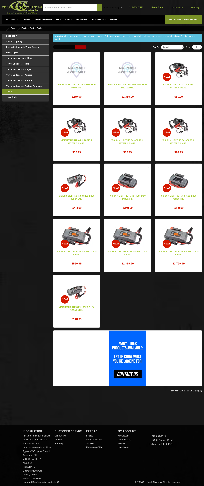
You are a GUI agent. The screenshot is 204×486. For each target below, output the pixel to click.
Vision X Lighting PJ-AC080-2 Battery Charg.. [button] (178, 142)
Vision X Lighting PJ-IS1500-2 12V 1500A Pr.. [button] (178, 197)
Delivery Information (32, 471)
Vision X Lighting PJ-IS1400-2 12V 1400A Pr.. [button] (127, 197)
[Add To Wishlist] (97, 55)
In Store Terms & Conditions (36, 436)
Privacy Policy (29, 474)
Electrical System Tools (32, 28)
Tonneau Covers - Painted (19, 75)
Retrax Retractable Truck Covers (22, 47)
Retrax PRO (29, 467)
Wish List (122, 443)
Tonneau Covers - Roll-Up (19, 80)
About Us (27, 463)
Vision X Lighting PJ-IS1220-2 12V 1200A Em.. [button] (76, 197)
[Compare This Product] (94, 55)
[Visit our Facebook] (151, 432)
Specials (90, 443)
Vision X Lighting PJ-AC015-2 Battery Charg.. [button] (76, 142)
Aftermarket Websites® (47, 482)
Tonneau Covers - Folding (19, 58)
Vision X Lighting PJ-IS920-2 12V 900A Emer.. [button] (76, 309)
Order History (124, 439)
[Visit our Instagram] (156, 432)
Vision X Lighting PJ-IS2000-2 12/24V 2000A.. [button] (76, 253)
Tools (13, 28)
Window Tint (81, 19)
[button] (183, 19)
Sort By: (156, 47)
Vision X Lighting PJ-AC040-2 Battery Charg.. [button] (127, 142)
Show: (188, 47)
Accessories (12, 19)
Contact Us (60, 436)
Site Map (59, 443)
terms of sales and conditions (37, 447)
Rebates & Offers (95, 447)
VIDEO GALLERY (32, 459)
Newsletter (123, 447)
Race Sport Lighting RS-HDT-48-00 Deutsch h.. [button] (127, 86)
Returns (58, 439)
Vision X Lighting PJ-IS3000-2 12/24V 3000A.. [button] (127, 253)
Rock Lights (12, 53)
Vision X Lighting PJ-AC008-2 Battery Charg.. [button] (178, 86)
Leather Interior (64, 19)
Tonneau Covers (98, 19)
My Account (123, 436)
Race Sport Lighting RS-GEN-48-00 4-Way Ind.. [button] (76, 86)
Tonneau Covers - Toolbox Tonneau (24, 86)
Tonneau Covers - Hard (17, 64)
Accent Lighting (14, 41)
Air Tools (12, 97)
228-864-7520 (158, 436)
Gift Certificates (94, 439)
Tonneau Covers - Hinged (19, 69)
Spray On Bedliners (43, 19)
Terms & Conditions (32, 478)
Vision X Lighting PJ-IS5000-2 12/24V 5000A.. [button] (178, 253)
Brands (27, 19)
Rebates (113, 19)
